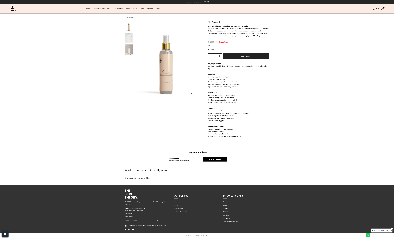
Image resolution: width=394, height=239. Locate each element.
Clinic (158, 9)
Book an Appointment (230, 222)
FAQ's (176, 205)
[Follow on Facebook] (125, 229)
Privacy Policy (178, 208)
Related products (135, 170)
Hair (142, 9)
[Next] (191, 59)
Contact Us (226, 218)
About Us (226, 212)
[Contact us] (368, 235)
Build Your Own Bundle (102, 9)
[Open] (5, 233)
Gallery (225, 208)
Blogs (225, 205)
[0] (382, 9)
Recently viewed (159, 170)
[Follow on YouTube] (133, 229)
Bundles (150, 9)
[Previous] (138, 59)
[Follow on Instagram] (129, 229)
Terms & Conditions (180, 212)
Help (175, 202)
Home (87, 9)
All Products (118, 9)
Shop (225, 202)
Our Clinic (226, 215)
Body (135, 9)
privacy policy (161, 225)
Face (128, 9)
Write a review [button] (215, 159)
